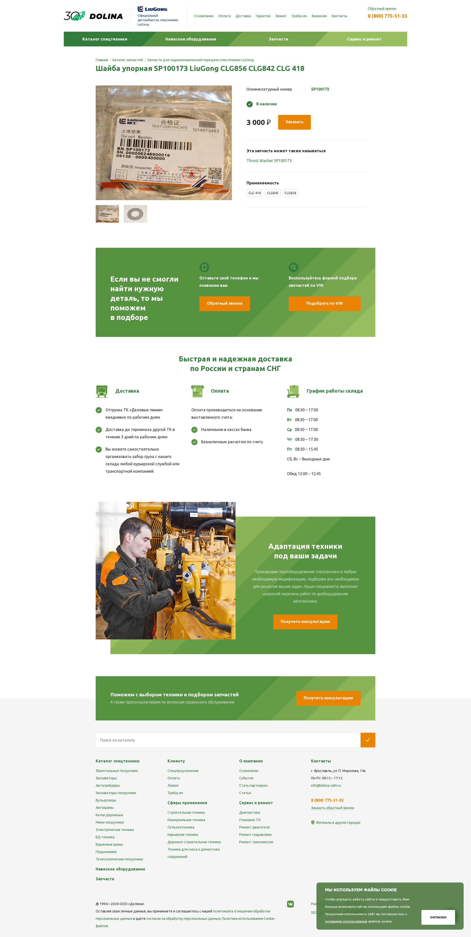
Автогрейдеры (108, 785)
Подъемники (106, 852)
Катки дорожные (109, 815)
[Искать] (368, 740)
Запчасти (105, 879)
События (246, 778)
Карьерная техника (183, 835)
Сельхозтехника (181, 827)
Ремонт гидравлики (255, 835)
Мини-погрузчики (110, 822)
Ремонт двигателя (254, 827)
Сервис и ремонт (256, 802)
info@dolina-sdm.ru (326, 785)
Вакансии (319, 16)
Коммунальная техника (186, 820)
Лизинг (281, 16)
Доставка (243, 16)
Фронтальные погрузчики (117, 771)
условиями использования (346, 921)
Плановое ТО (250, 820)
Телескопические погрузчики (119, 859)
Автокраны (105, 808)
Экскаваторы (106, 778)
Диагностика (249, 812)
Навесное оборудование (120, 869)
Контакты (339, 16)
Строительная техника (186, 812)
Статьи (245, 793)
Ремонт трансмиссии (256, 842)
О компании (203, 16)
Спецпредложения (183, 771)
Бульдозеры (106, 800)
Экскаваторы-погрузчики (116, 793)
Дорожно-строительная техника (194, 842)
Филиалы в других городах (338, 823)
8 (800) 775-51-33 (387, 16)
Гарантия (263, 16)
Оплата (224, 16)
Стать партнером (253, 785)
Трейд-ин (299, 16)
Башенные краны (109, 844)
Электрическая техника (115, 830)
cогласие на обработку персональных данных (183, 919)
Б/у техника (105, 837)
